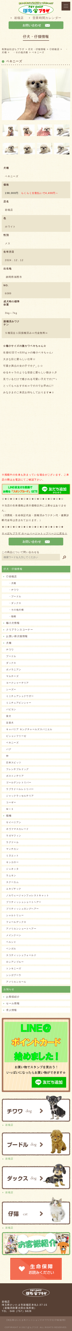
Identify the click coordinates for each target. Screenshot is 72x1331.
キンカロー (12, 862)
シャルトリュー (15, 915)
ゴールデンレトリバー (18, 782)
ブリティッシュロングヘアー (22, 908)
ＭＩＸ (10, 809)
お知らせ (8, 989)
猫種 (9, 815)
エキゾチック (13, 888)
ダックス (11, 663)
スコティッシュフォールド (21, 955)
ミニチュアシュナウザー (20, 696)
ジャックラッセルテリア (20, 795)
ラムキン (11, 875)
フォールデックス (16, 922)
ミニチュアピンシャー (18, 702)
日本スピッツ (13, 762)
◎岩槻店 (11, 576)
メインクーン (13, 935)
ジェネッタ (12, 869)
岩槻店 (19, 18)
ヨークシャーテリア (17, 682)
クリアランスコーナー (19, 629)
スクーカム (12, 882)
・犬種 (11, 583)
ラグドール (12, 842)
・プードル (13, 596)
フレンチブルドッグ (17, 769)
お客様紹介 (13, 996)
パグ (8, 749)
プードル (11, 656)
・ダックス (13, 603)
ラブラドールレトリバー (20, 789)
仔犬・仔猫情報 (12, 569)
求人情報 (11, 1010)
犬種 (9, 642)
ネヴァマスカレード (17, 829)
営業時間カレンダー (47, 18)
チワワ (10, 649)
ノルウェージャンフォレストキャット (27, 895)
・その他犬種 (15, 609)
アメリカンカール (16, 981)
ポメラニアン (13, 669)
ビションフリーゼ (16, 736)
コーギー (11, 802)
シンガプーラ (13, 975)
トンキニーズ (13, 968)
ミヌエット (12, 855)
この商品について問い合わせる (20, 552)
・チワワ (12, 589)
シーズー (11, 689)
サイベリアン (13, 822)
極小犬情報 (13, 623)
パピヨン (11, 709)
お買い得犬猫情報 (17, 636)
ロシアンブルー (15, 962)
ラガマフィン (13, 835)
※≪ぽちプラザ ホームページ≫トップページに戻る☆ (34, 533)
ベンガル (11, 948)
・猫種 (11, 616)
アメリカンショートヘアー (21, 928)
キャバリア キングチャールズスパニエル (29, 729)
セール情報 (13, 1003)
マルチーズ (12, 676)
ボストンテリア (15, 776)
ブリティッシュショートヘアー (23, 902)
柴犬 (8, 716)
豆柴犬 (10, 722)
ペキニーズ (12, 742)
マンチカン (12, 849)
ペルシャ (11, 942)
